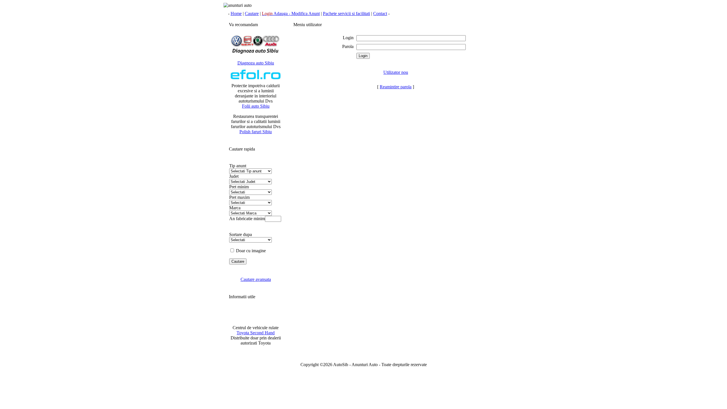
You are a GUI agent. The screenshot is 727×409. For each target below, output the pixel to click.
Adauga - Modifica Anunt (291, 13)
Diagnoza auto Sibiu (255, 62)
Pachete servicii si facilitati (346, 13)
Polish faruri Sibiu (255, 131)
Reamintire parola (395, 86)
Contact (380, 13)
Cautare (252, 13)
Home (236, 13)
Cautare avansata (256, 279)
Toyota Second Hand (256, 332)
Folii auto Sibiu (256, 106)
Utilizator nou (395, 72)
